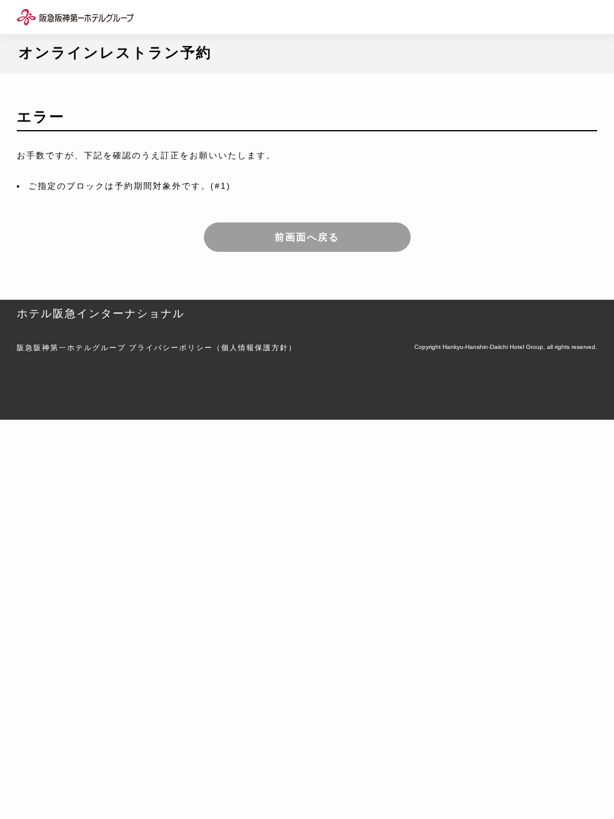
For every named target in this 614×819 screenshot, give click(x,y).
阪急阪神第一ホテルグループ (71, 348)
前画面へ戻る (307, 237)
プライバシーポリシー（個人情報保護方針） (213, 348)
